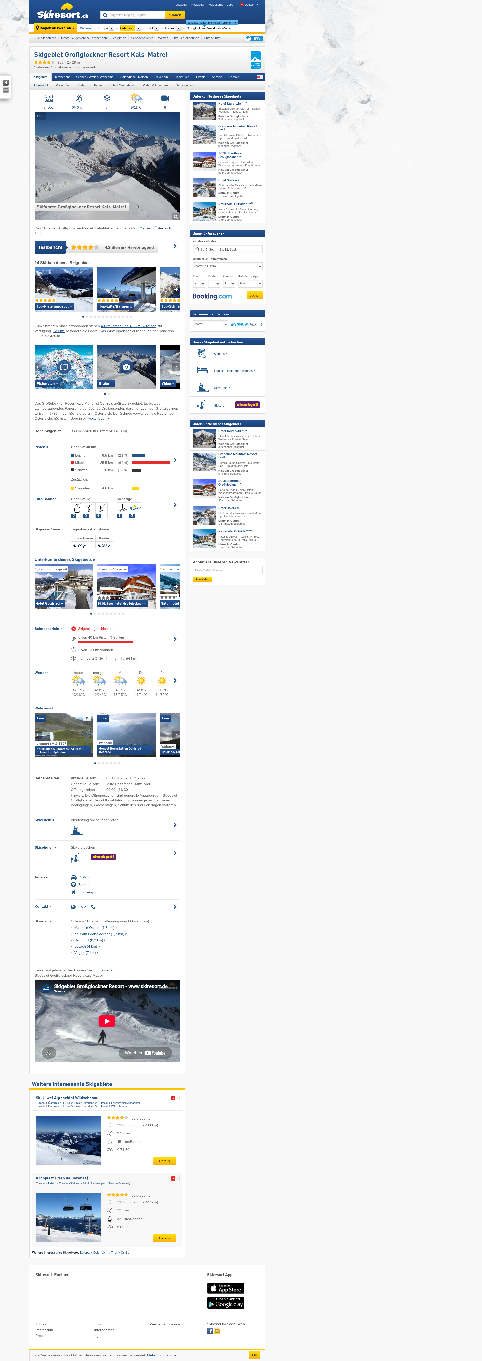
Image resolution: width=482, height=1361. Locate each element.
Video (82, 85)
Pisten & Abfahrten (155, 85)
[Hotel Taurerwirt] (204, 111)
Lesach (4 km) (85, 946)
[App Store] (225, 1294)
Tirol (38, 233)
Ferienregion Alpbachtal (125, 1102)
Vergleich (119, 38)
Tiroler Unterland (84, 1102)
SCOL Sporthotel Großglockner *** (230, 155)
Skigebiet (40, 77)
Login (97, 1336)
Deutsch (250, 4)
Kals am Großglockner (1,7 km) (99, 934)
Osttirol (125, 1252)
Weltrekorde (215, 4)
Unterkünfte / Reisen (134, 77)
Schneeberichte (142, 38)
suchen (255, 295)
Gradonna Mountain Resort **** (237, 128)
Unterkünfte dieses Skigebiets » (65, 559)
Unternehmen (103, 1330)
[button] (212, 296)
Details (164, 1161)
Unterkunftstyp (248, 275)
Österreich (163, 228)
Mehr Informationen (162, 1355)
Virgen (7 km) (85, 953)
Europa (40, 1102)
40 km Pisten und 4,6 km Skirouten (128, 326)
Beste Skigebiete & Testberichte (84, 38)
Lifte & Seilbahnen (185, 38)
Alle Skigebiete (45, 38)
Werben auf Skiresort (167, 1324)
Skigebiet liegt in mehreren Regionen (210, 22)
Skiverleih (161, 77)
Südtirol (87, 1183)
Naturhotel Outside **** (235, 204)
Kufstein (103, 1102)
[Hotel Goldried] (204, 187)
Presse (40, 1336)
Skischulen (182, 77)
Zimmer (228, 275)
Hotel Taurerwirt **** (232, 103)
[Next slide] (176, 289)
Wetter (163, 38)
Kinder (212, 275)
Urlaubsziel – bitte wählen (210, 258)
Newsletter (197, 4)
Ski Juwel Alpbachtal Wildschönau (67, 1098)
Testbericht (62, 77)
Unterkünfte (212, 38)
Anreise (217, 77)
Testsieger (180, 4)
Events (200, 77)
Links (97, 1324)
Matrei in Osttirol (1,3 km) (94, 928)
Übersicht (41, 85)
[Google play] (225, 1308)
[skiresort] (62, 12)
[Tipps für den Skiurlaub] (253, 38)
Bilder (98, 85)
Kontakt (234, 77)
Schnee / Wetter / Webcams (94, 77)
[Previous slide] (38, 289)
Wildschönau (119, 1106)
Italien (51, 1183)
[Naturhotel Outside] (204, 211)
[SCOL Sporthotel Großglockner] (204, 161)
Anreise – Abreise (204, 241)
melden (104, 970)
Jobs (230, 4)
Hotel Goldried (228, 180)
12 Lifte (59, 331)
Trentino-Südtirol (69, 1183)
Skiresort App (220, 1275)
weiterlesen (97, 418)
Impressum (44, 1330)
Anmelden (202, 579)
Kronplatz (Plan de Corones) (62, 1178)
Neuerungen (184, 85)
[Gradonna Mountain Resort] (204, 134)
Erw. (196, 275)
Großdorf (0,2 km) (88, 940)
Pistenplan (63, 85)
